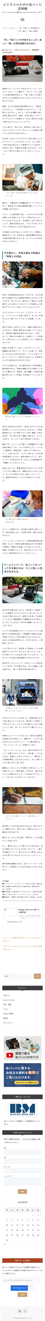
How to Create (9, 1000)
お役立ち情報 (8, 1013)
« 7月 (4, 1244)
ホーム (5, 28)
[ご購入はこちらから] (22, 1109)
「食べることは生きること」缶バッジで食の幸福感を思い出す (22, 947)
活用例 (5, 1018)
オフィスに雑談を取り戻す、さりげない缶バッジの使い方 (22, 939)
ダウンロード (8, 1023)
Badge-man (8, 50)
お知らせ (6, 995)
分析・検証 (7, 1004)
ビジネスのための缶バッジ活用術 (22, 6)
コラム (12, 28)
